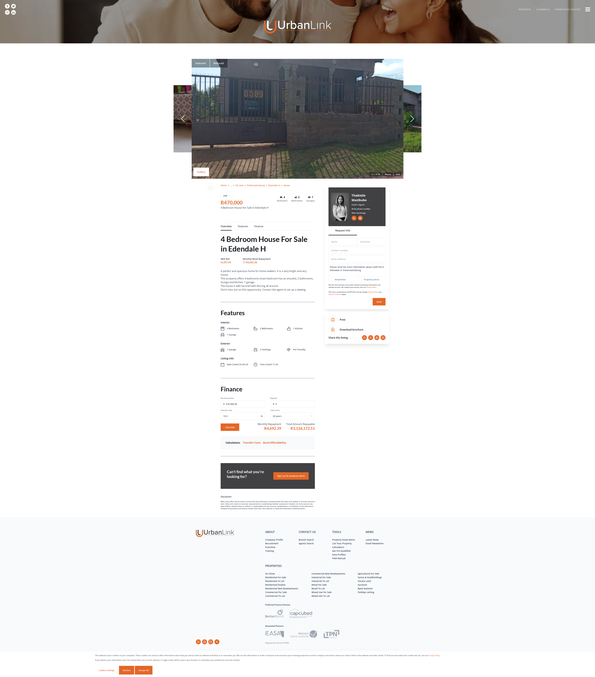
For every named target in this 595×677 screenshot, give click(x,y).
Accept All (144, 670)
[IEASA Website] (274, 634)
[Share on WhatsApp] (376, 337)
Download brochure (351, 329)
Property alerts (371, 279)
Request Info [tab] (342, 230)
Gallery (201, 172)
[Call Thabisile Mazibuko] (354, 218)
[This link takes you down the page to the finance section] (244, 262)
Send (379, 301)
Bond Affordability (274, 442)
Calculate (230, 427)
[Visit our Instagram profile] (7, 12)
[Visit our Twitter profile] (13, 6)
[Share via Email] (383, 337)
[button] (183, 119)
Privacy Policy (371, 287)
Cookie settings (107, 670)
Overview (226, 226)
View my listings (359, 213)
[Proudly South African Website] (303, 634)
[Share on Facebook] (364, 337)
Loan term (275, 410)
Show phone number (361, 209)
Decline (126, 670)
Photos (388, 174)
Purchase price (227, 398)
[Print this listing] (332, 319)
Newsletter (340, 279)
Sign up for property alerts (291, 475)
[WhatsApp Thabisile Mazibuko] (360, 218)
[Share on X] (370, 337)
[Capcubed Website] (301, 614)
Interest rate (226, 410)
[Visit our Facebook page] (7, 6)
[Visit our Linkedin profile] (13, 12)
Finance (258, 226)
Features (243, 226)
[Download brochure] (332, 329)
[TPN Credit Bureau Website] (331, 634)
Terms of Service (334, 294)
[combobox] (296, 416)
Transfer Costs (252, 442)
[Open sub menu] (587, 9)
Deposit (273, 398)
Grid (398, 174)
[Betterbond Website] (274, 613)
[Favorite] (210, 188)
